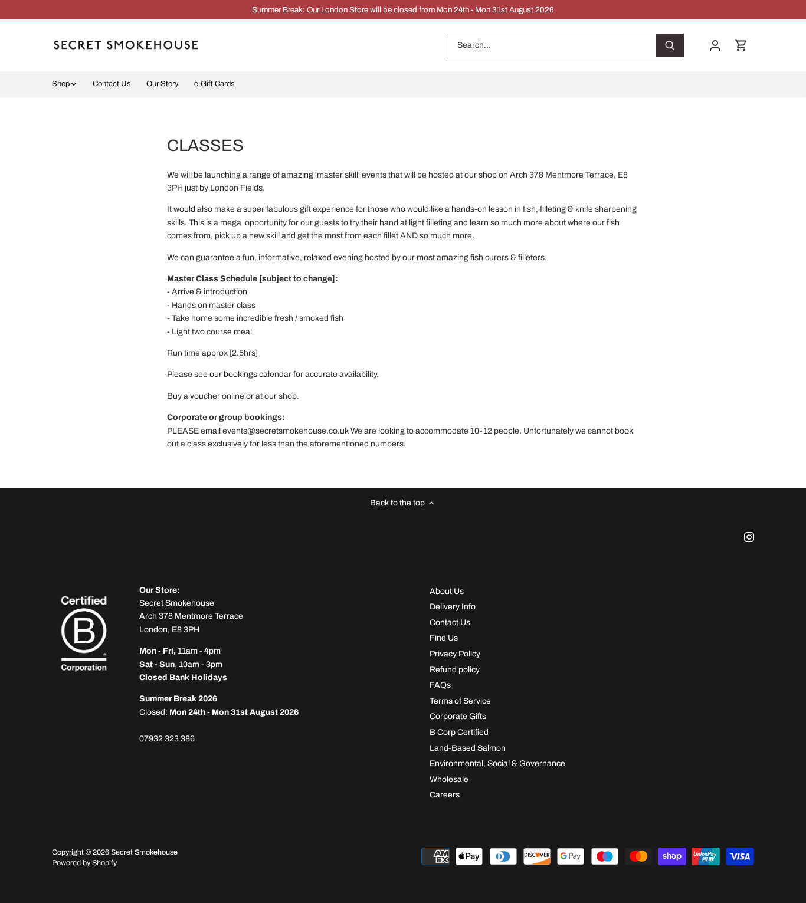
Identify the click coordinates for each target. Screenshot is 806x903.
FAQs (440, 685)
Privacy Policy (455, 653)
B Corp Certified (459, 732)
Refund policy (455, 669)
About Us (447, 591)
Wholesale (449, 779)
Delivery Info (453, 606)
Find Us (444, 637)
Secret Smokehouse (144, 852)
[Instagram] (749, 537)
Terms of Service (460, 701)
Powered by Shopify (84, 863)
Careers (445, 794)
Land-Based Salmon (468, 748)
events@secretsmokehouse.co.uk (285, 430)
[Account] (715, 45)
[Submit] (670, 45)
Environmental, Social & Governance (497, 763)
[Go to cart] (741, 45)
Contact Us (450, 622)
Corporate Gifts (458, 716)
